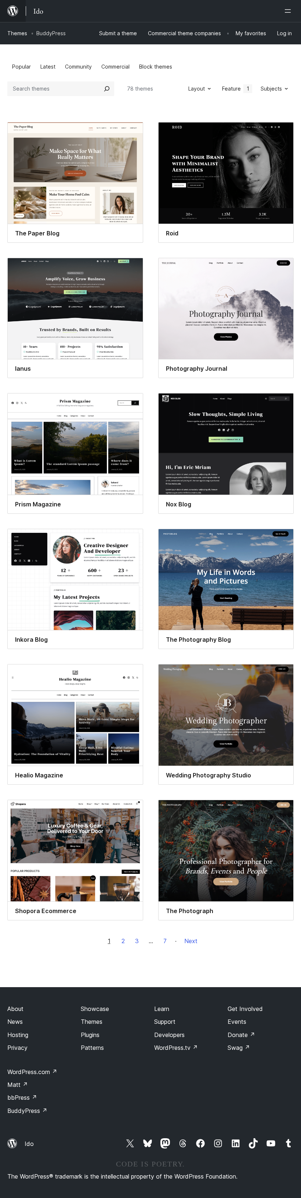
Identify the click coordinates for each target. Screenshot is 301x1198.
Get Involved (245, 1008)
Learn (161, 1008)
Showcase (95, 1008)
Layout (196, 88)
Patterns (92, 1047)
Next (190, 941)
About (15, 1008)
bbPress (22, 1097)
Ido (29, 1143)
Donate (241, 1034)
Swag (239, 1047)
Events (237, 1021)
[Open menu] (289, 11)
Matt (17, 1084)
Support (164, 1021)
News (15, 1021)
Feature (235, 88)
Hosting (17, 1034)
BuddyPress (27, 1110)
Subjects (271, 88)
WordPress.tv (176, 1047)
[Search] (106, 88)
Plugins (90, 1034)
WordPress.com (32, 1072)
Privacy (17, 1047)
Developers (169, 1034)
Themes (17, 33)
